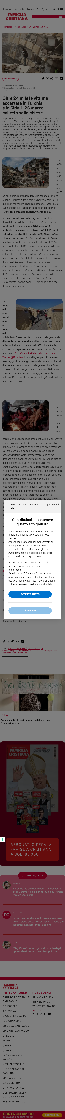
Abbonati (54, 504)
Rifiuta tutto (30, 610)
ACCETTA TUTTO (30, 594)
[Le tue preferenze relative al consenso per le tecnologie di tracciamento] (2, 839)
